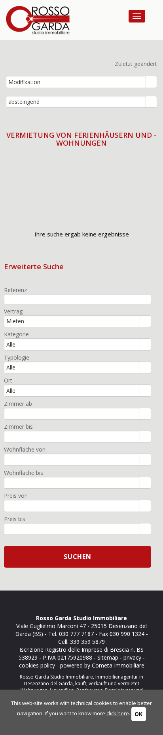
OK (139, 714)
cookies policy (37, 665)
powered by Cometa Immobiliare (102, 665)
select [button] (151, 82)
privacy (132, 657)
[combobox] (76, 81)
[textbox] (77, 299)
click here (117, 713)
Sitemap (107, 657)
